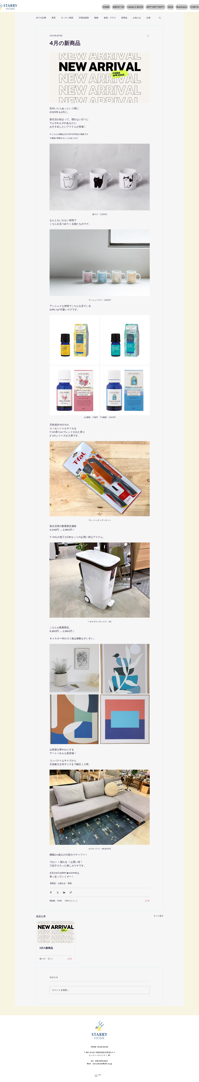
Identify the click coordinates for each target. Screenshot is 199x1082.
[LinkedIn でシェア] (64, 892)
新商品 (124, 17)
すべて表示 (158, 916)
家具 (54, 17)
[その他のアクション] (148, 35)
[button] (160, 18)
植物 (96, 17)
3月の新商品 (46, 947)
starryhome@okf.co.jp (102, 1064)
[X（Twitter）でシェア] (57, 892)
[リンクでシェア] (70, 892)
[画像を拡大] (74, 340)
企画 (148, 17)
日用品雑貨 (84, 17)
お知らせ (137, 17)
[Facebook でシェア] (51, 892)
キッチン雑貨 (67, 17)
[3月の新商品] (55, 932)
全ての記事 (41, 17)
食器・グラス (110, 17)
